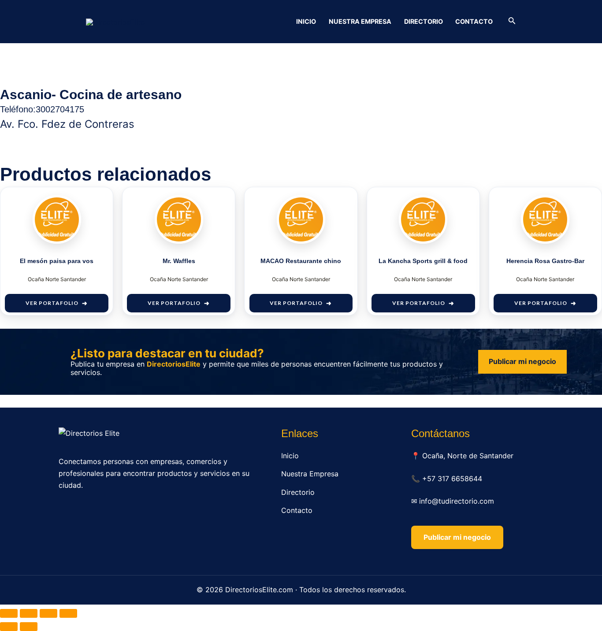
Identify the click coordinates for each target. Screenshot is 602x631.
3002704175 (60, 109)
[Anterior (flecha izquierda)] (9, 626)
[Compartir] (48, 613)
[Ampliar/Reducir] (9, 613)
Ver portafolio (52, 303)
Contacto (474, 21)
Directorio (423, 21)
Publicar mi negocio (522, 361)
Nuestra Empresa (360, 21)
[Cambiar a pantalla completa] (28, 613)
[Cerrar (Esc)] (68, 613)
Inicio (306, 21)
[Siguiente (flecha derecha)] (28, 626)
